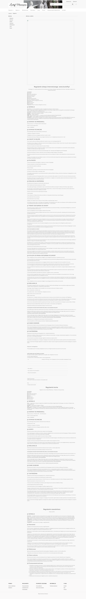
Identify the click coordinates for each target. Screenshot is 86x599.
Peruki (11, 28)
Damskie (11, 19)
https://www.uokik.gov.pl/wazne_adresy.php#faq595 (36, 313)
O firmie (65, 589)
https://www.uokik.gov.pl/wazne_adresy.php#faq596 (51, 317)
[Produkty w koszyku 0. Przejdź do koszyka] (76, 4)
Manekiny (11, 18)
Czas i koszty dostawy (40, 587)
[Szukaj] (72, 4)
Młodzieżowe (12, 24)
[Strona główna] (17, 5)
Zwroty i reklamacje (11, 585)
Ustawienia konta (25, 587)
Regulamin (10, 587)
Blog (64, 587)
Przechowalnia (24, 589)
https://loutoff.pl (58, 115)
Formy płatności (39, 585)
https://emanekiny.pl (71, 518)
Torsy (11, 26)
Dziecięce (11, 23)
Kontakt (65, 585)
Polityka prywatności (53, 585)
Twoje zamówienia (25, 585)
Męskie (11, 21)
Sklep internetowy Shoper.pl (43, 593)
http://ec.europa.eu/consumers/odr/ (52, 320)
